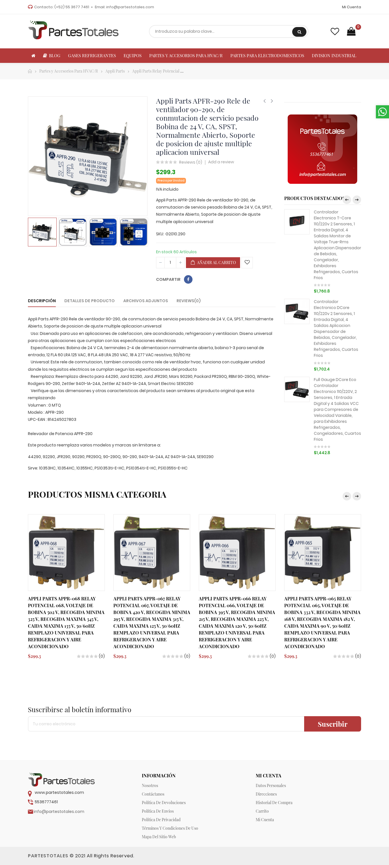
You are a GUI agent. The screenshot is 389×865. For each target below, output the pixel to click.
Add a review (221, 162)
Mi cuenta (265, 819)
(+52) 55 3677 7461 (71, 7)
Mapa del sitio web (159, 836)
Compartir (188, 279)
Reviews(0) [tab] (189, 301)
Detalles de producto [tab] (89, 301)
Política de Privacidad (161, 819)
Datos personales (271, 785)
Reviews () (190, 162)
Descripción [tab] (42, 301)
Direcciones (266, 794)
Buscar (299, 32)
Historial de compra (274, 802)
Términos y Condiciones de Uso (170, 828)
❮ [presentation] (347, 199)
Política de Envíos (158, 811)
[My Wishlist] (335, 31)
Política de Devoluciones (164, 802)
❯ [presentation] (357, 199)
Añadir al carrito (216, 262)
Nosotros (150, 785)
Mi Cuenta (351, 7)
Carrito (262, 811)
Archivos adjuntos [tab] (145, 301)
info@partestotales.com (130, 7)
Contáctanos (153, 794)
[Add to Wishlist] (247, 262)
